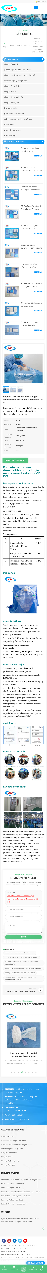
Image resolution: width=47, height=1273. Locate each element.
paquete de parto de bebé (12, 1200)
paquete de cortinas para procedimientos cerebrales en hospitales (20, 978)
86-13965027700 (19, 1100)
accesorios (9, 125)
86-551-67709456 (20, 1097)
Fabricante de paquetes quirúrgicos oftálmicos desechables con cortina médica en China (31, 285)
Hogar (5, 46)
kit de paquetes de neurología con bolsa (20, 973)
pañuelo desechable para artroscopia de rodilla (20, 1192)
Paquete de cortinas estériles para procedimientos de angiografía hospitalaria (31, 150)
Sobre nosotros (16, 1245)
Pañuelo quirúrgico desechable (14, 1204)
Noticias (5, 1248)
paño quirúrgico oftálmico (11, 1188)
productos (32, 1245)
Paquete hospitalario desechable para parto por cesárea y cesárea (31, 169)
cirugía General (11, 64)
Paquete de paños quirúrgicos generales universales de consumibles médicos (30, 188)
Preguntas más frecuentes (13, 1252)
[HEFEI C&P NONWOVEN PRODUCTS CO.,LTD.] (9, 8)
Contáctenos (18, 1248)
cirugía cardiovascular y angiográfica (20, 75)
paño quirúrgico (11, 136)
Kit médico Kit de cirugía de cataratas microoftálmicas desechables (31, 305)
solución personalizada (12, 1255)
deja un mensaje (23, 1269)
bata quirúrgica (11, 108)
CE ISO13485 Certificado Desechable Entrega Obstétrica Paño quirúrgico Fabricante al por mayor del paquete (31, 208)
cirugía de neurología (13, 97)
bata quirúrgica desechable (12, 1184)
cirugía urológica (11, 103)
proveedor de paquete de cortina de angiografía (21, 1180)
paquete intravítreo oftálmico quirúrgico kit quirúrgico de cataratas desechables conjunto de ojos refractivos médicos (32, 266)
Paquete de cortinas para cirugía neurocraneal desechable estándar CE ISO (22, 899)
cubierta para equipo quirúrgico (18, 119)
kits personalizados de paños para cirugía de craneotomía (21, 963)
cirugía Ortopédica (12, 86)
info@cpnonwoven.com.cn (16, 1110)
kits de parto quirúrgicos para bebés (16, 1196)
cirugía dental (10, 92)
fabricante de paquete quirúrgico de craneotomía (23, 968)
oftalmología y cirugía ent (15, 81)
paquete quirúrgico (12, 130)
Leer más (38, 156)
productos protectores (14, 114)
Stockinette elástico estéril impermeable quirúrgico (23, 1054)
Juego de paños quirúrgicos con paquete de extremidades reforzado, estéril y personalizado (31, 247)
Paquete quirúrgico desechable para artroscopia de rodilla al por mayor (31, 227)
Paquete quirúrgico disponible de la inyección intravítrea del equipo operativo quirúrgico (31, 324)
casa (3, 1245)
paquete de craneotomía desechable (24, 487)
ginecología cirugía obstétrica (17, 70)
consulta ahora (34, 1263)
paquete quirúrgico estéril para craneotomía (21, 957)
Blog (29, 1255)
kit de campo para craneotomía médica (20, 953)
